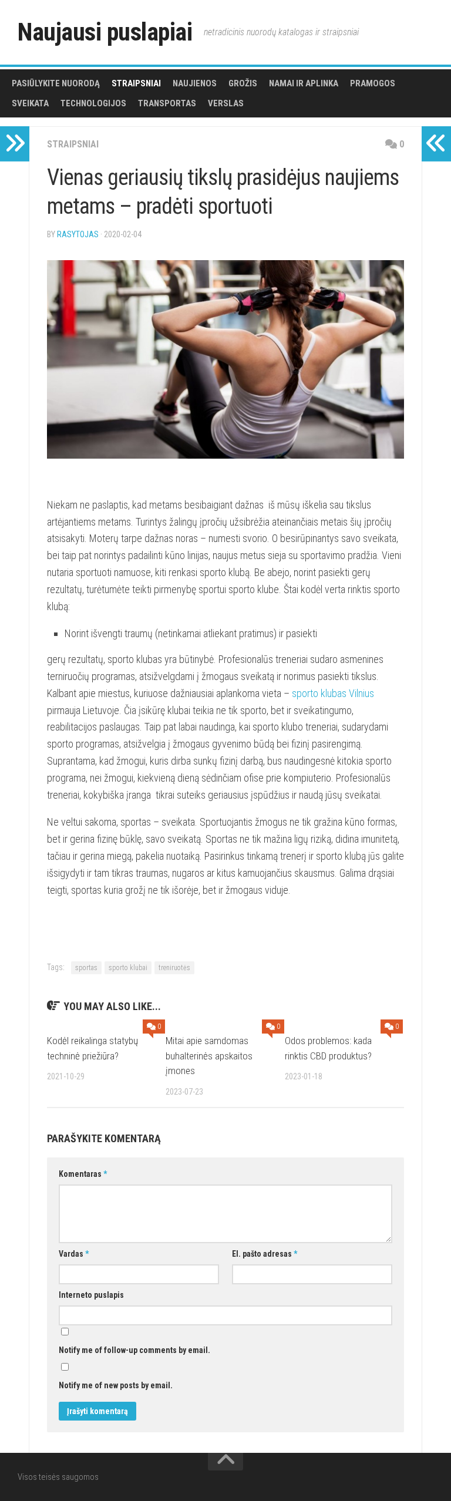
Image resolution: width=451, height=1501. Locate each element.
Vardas (74, 1253)
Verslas (226, 103)
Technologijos (93, 103)
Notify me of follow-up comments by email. (134, 1350)
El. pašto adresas (264, 1253)
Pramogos (372, 83)
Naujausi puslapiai (105, 32)
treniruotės (174, 968)
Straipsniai (136, 83)
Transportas (167, 103)
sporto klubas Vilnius (333, 693)
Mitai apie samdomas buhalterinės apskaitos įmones (209, 1055)
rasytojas (78, 234)
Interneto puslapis (91, 1295)
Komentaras (83, 1174)
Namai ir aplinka (303, 83)
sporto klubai (128, 968)
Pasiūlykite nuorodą (56, 83)
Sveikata (30, 103)
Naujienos (195, 83)
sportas (86, 968)
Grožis (242, 83)
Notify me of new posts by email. (116, 1385)
